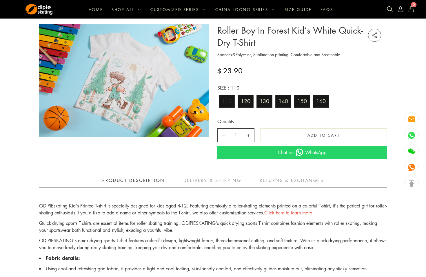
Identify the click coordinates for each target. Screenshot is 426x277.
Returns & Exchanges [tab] (291, 180)
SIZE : (228, 88)
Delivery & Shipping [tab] (212, 180)
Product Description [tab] (133, 180)
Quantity (225, 121)
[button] (223, 136)
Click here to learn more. (289, 212)
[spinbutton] (235, 135)
